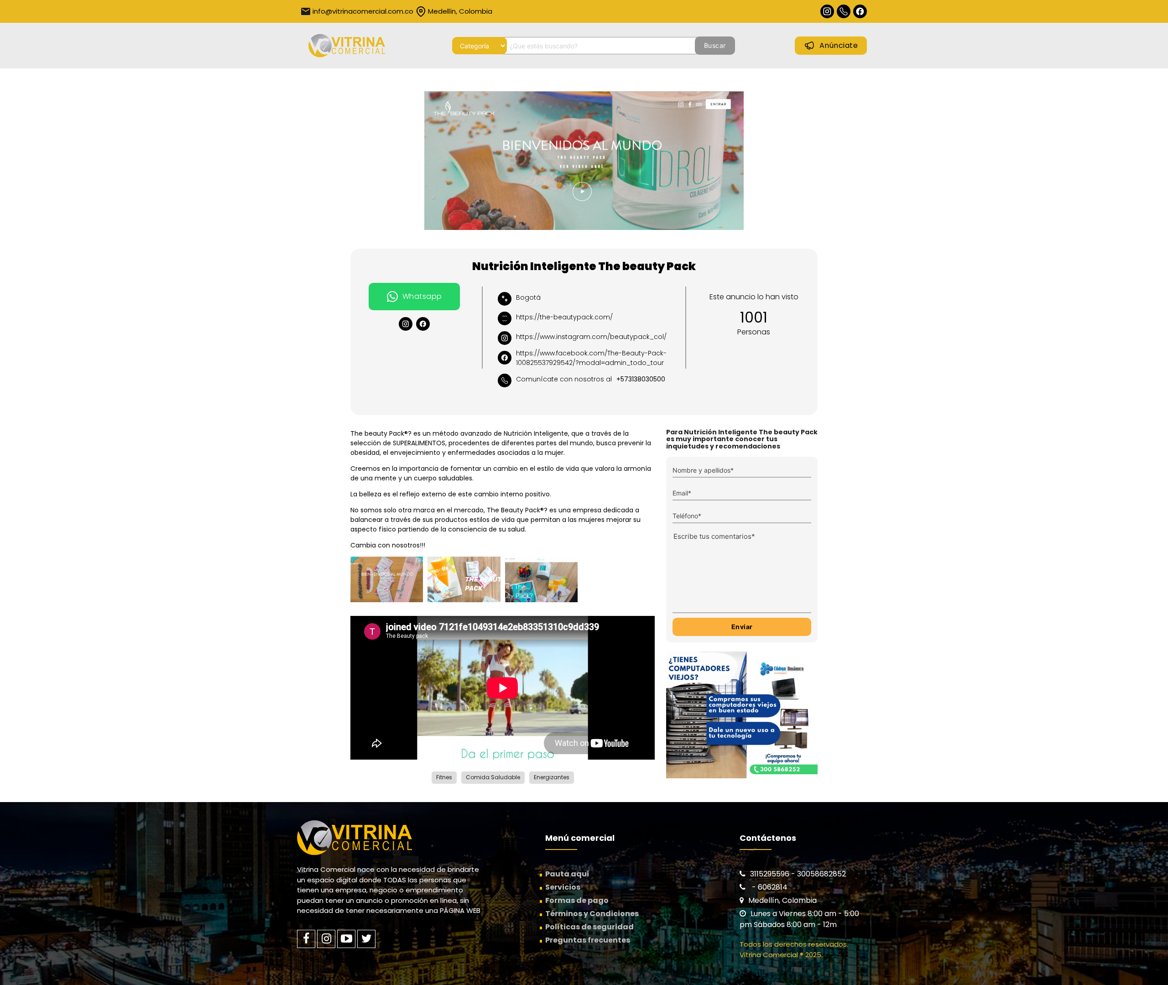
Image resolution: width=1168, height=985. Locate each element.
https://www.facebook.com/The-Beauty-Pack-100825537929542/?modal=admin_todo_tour (591, 358)
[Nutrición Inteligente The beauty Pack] (584, 160)
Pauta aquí (567, 874)
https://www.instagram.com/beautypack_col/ (591, 336)
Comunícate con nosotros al (590, 379)
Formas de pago (577, 900)
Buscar (715, 45)
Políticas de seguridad (589, 927)
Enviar (742, 627)
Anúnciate (838, 45)
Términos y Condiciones (592, 913)
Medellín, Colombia (460, 11)
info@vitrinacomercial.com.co (363, 11)
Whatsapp (422, 296)
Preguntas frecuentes (587, 940)
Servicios (562, 887)
